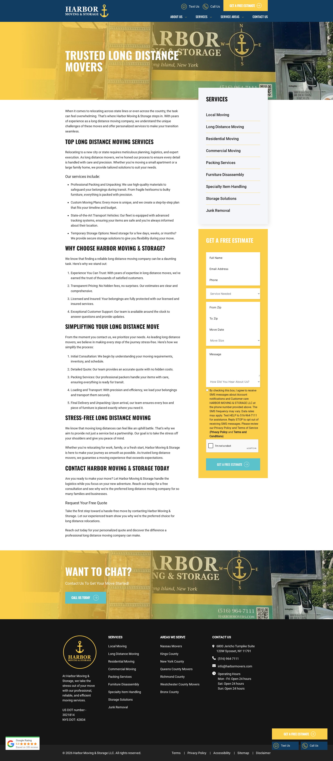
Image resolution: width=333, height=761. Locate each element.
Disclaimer (263, 753)
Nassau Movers (171, 646)
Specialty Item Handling (226, 186)
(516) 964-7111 (228, 658)
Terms (178, 753)
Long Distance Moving (225, 127)
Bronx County (169, 692)
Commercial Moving (223, 151)
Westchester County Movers (179, 684)
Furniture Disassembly (225, 174)
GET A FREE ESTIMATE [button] (242, 5)
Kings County (169, 654)
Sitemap (245, 753)
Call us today (80, 597)
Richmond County (172, 676)
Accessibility (224, 753)
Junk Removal (218, 210)
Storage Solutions (221, 198)
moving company (122, 121)
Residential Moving (222, 139)
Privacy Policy (199, 753)
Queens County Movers (176, 669)
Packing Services (220, 163)
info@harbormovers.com (235, 666)
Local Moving (217, 115)
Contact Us (260, 16)
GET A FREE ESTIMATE (229, 464)
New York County (172, 661)
